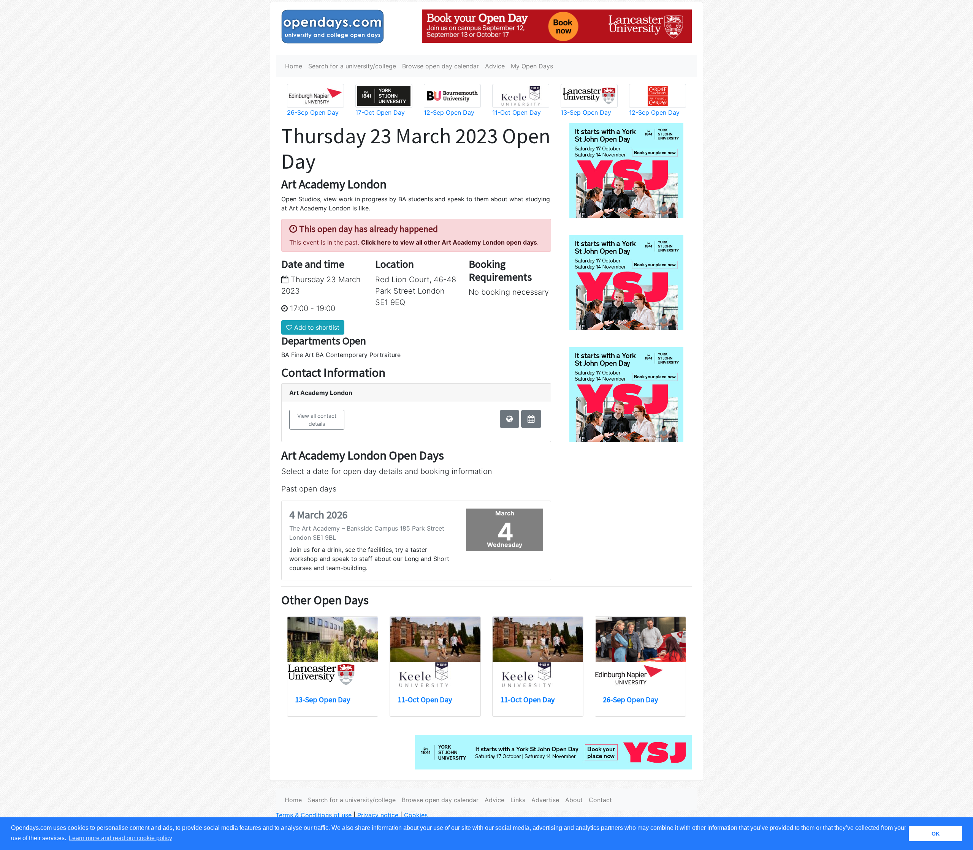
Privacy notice (377, 815)
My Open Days (532, 66)
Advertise (545, 800)
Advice (495, 66)
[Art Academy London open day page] (531, 419)
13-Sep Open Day (586, 112)
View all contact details (316, 419)
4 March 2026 (318, 514)
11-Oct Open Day (516, 112)
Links (517, 800)
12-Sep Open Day (449, 112)
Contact (600, 800)
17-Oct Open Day (380, 112)
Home (293, 66)
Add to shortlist (315, 327)
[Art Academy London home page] (509, 419)
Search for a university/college (352, 66)
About (574, 800)
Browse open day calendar (440, 66)
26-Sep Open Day (313, 112)
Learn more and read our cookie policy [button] (120, 838)
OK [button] (936, 834)
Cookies (416, 815)
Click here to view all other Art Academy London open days (449, 242)
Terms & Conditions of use (314, 815)
